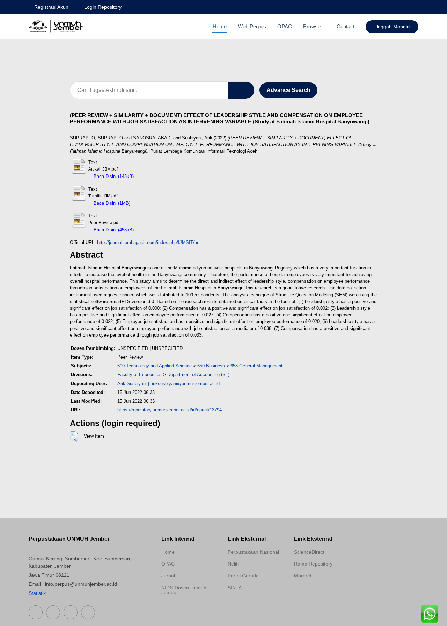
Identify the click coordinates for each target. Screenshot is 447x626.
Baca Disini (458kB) (113, 229)
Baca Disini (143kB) (113, 176)
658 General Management (256, 365)
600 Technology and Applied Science (154, 365)
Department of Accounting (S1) (198, 374)
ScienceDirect (309, 551)
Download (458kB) (155, 229)
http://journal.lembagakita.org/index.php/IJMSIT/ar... (149, 242)
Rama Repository (313, 563)
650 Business (211, 365)
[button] (74, 436)
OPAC (284, 26)
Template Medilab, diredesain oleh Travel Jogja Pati (252, 604)
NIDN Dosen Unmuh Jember (183, 590)
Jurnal (168, 575)
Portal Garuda (243, 575)
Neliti (233, 563)
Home (220, 26)
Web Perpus (252, 26)
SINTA (235, 587)
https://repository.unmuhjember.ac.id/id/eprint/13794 (169, 409)
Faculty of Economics (139, 374)
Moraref (303, 575)
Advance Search (288, 90)
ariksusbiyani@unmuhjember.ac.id (185, 383)
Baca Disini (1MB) (111, 203)
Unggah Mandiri (392, 26)
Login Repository (103, 7)
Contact (345, 26)
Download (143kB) (155, 176)
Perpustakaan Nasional (253, 551)
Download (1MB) (150, 203)
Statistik (37, 593)
